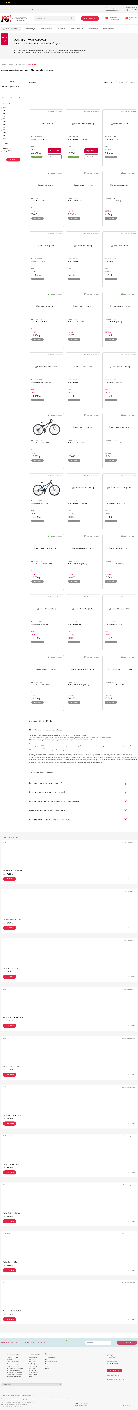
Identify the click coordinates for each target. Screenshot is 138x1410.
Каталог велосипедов (13, 1354)
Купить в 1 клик (54, 157)
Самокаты (61, 29)
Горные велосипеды (12, 1357)
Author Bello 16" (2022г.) (11, 1213)
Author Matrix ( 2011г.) (112, 139)
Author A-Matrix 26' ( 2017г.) (40, 503)
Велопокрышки (46, 29)
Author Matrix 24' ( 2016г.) (39, 322)
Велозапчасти (108, 29)
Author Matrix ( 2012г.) (38, 201)
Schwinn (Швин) (32, 1374)
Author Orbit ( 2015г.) (10, 1262)
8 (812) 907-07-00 (131, 10)
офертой (3, 1401)
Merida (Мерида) (33, 1372)
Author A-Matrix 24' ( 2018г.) (77, 564)
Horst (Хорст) (32, 1368)
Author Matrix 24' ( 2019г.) (113, 382)
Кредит (17, 9)
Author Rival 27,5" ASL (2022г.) (13, 1017)
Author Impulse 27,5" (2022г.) (13, 1311)
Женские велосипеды (13, 1364)
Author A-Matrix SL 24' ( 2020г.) (115, 685)
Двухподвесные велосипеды (15, 1368)
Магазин (47, 1368)
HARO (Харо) (32, 1370)
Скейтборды (93, 29)
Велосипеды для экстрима (14, 1372)
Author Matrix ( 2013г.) (75, 261)
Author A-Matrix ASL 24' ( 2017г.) (115, 503)
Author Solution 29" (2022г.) (12, 871)
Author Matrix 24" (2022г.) (39, 139)
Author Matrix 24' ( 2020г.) (76, 443)
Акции (47, 1366)
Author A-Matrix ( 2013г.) (76, 382)
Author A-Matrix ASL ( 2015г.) (77, 624)
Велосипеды (30, 29)
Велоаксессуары (77, 29)
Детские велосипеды (13, 1362)
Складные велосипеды (13, 1366)
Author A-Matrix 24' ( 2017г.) (77, 503)
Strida (30, 1376)
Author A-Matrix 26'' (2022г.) (77, 139)
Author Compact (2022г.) (11, 1164)
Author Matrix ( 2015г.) (112, 261)
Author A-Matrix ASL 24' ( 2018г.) (42, 564)
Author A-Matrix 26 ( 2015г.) (114, 564)
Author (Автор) (32, 1357)
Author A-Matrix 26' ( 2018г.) (40, 443)
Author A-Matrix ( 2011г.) (113, 201)
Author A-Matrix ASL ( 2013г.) (41, 382)
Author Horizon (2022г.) (11, 968)
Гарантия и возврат (28, 9)
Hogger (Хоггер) (32, 1366)
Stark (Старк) (32, 1362)
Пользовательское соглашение (11, 1406)
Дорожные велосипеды (13, 1370)
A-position (126, 1405)
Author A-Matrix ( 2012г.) (76, 201)
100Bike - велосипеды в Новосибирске (20, 1395)
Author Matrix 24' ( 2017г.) (76, 322)
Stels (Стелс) (32, 1359)
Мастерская (40, 9)
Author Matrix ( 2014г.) (38, 261)
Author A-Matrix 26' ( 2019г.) (114, 624)
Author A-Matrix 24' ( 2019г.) (114, 443)
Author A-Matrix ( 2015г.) (39, 624)
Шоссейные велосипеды (14, 1376)
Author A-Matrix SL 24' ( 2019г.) (78, 685)
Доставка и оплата (7, 9)
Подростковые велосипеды (14, 1374)
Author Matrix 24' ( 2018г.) (113, 322)
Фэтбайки (9, 1359)
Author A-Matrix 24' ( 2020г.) (40, 685)
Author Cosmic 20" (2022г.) (12, 1066)
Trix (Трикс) (31, 1364)
